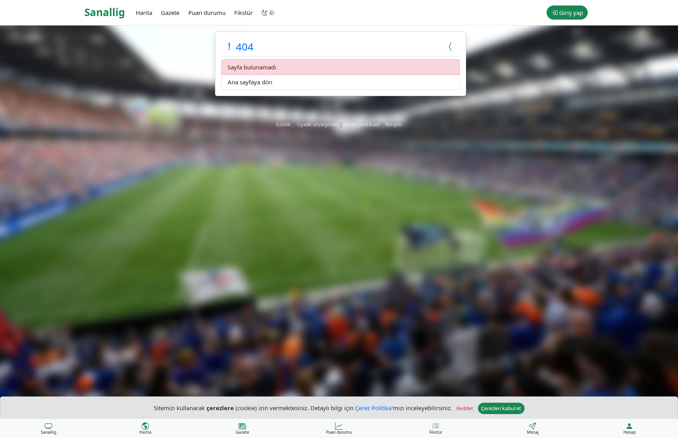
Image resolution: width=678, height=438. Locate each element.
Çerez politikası (361, 124)
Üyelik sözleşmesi (317, 124)
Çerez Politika (373, 407)
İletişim (393, 124)
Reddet (464, 408)
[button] (269, 12)
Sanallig (104, 12)
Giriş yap (570, 12)
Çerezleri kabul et (501, 408)
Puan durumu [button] (207, 12)
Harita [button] (144, 12)
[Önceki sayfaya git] (451, 47)
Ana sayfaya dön (250, 82)
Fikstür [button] (243, 12)
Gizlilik (283, 124)
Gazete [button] (170, 12)
